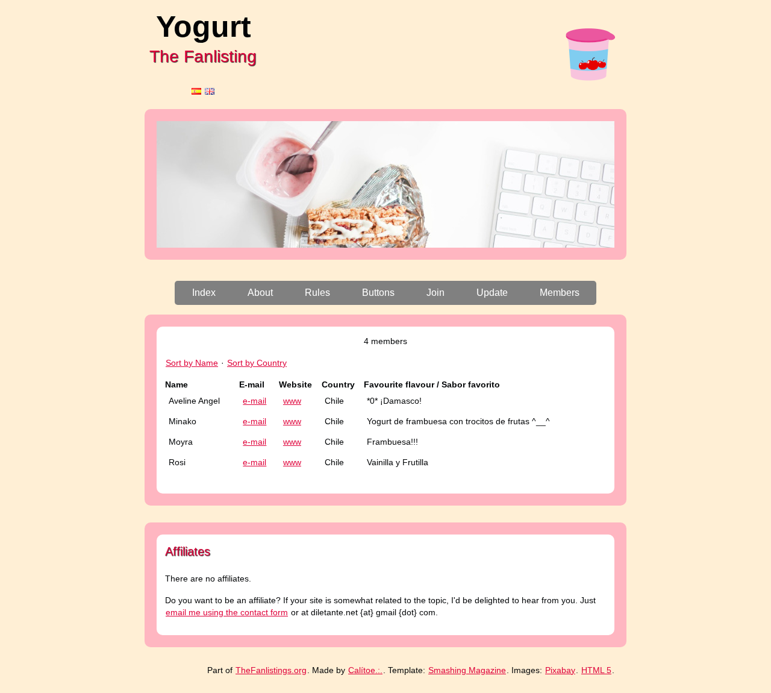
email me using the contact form (227, 612)
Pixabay (560, 670)
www (292, 401)
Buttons (378, 292)
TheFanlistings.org (271, 670)
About (260, 292)
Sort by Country (257, 363)
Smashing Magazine (467, 670)
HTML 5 (596, 670)
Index (204, 292)
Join (435, 292)
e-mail (254, 401)
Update (492, 292)
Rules (317, 292)
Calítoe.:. (365, 670)
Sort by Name (192, 363)
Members (559, 292)
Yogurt (203, 26)
